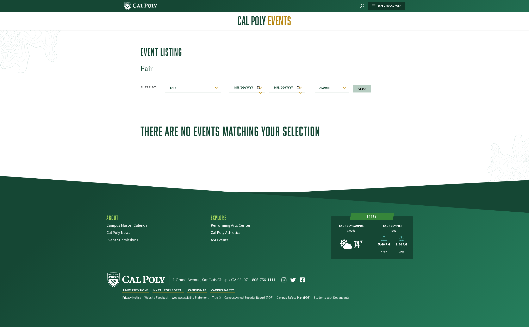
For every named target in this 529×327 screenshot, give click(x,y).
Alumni (324, 87)
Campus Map (197, 290)
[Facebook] (302, 280)
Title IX (216, 297)
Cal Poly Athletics (225, 233)
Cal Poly (264, 20)
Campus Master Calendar (127, 226)
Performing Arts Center (230, 226)
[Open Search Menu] (362, 6)
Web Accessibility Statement (190, 297)
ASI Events (219, 240)
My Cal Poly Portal (168, 290)
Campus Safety (222, 290)
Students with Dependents (331, 297)
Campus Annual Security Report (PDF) (248, 297)
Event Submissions (122, 240)
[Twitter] (293, 280)
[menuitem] (284, 280)
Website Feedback (156, 297)
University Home (135, 290)
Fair (173, 87)
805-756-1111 (264, 279)
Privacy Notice (131, 297)
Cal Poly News (118, 233)
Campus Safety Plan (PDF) (294, 297)
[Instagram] (284, 280)
